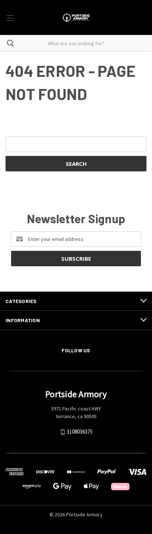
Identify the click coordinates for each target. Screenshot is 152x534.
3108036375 (80, 431)
